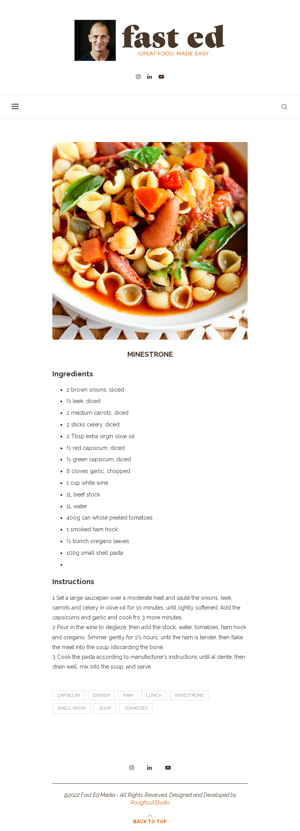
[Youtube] (161, 76)
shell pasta (71, 708)
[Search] (284, 106)
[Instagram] (138, 76)
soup (105, 708)
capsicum (68, 695)
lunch (154, 695)
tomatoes (136, 708)
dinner (101, 695)
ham (128, 695)
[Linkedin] (149, 76)
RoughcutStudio (150, 802)
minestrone (189, 695)
